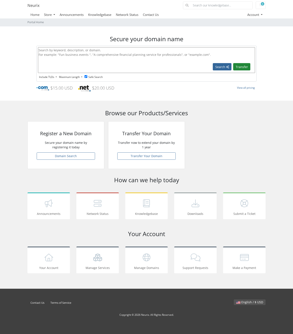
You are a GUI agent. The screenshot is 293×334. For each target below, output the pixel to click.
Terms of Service (60, 303)
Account (253, 14)
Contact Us (151, 14)
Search (220, 67)
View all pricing (246, 88)
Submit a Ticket (244, 214)
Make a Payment (244, 268)
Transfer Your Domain (146, 156)
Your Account (48, 268)
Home (34, 14)
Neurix (33, 5)
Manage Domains (146, 268)
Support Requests (195, 268)
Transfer (242, 67)
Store (48, 14)
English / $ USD (251, 302)
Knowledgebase (99, 14)
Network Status (127, 14)
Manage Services (98, 268)
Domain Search (66, 156)
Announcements (72, 14)
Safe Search (95, 77)
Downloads (195, 214)
